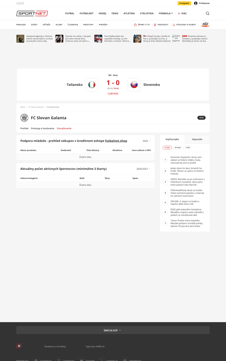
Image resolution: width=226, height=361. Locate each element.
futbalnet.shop (116, 141)
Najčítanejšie (172, 139)
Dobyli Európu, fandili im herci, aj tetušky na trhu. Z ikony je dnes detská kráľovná (157, 38)
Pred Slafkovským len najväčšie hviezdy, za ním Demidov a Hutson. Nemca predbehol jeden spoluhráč (116, 38)
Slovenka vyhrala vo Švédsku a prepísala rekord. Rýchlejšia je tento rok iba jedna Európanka (195, 38)
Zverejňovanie (64, 128)
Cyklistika (147, 13)
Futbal (69, 13)
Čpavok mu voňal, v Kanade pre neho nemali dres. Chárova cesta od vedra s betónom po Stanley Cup (78, 38)
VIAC (184, 13)
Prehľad (24, 128)
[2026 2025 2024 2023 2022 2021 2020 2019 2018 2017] (147, 141)
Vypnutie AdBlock (95, 346)
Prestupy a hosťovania (42, 128)
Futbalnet (86, 13)
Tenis (115, 13)
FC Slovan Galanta (36, 107)
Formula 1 (166, 13)
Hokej (102, 13)
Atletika (129, 13)
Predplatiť (184, 3)
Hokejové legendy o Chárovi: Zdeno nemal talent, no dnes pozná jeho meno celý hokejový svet (39, 38)
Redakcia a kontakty (55, 346)
